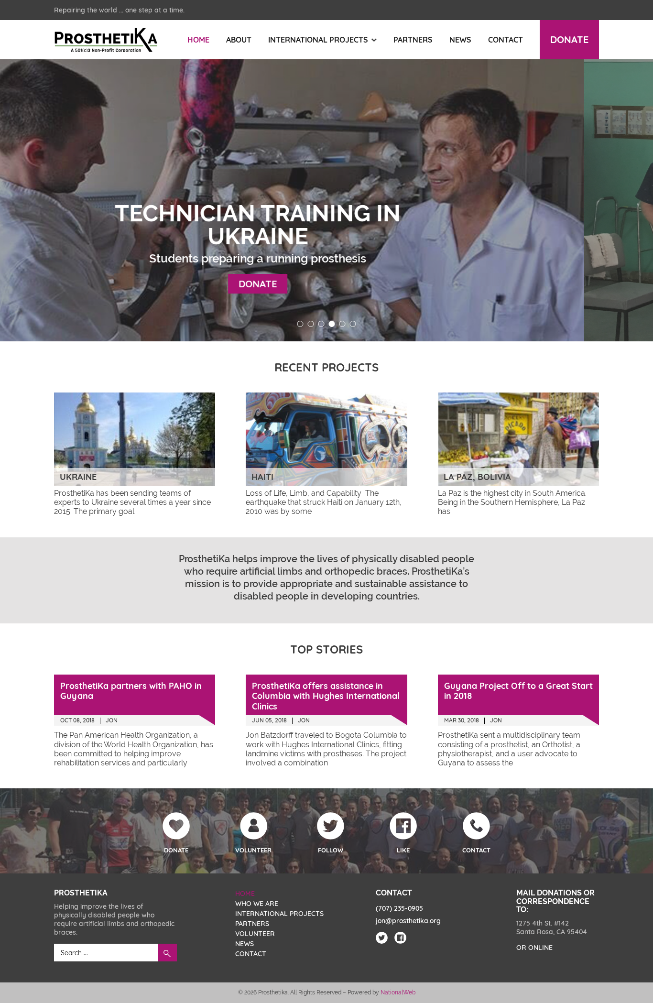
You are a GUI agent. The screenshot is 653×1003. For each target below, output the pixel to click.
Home (198, 39)
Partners (413, 39)
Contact (505, 39)
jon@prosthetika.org (408, 920)
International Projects (318, 39)
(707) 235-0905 (399, 908)
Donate (569, 39)
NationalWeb (398, 992)
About (238, 39)
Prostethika (105, 40)
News (460, 39)
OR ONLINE (534, 947)
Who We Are (256, 903)
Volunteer (255, 933)
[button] (300, 324)
